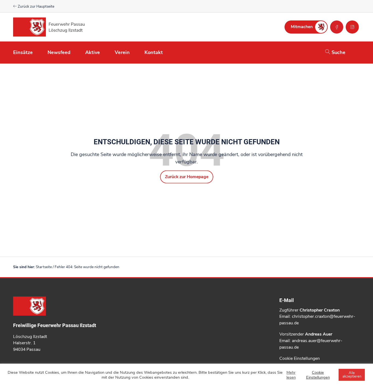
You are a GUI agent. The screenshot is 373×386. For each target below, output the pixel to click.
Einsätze (23, 52)
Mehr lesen (291, 375)
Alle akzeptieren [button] (351, 374)
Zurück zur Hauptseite (35, 6)
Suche (337, 52)
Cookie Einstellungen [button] (299, 358)
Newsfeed (59, 52)
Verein (122, 52)
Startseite (44, 267)
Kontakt (153, 52)
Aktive (92, 52)
